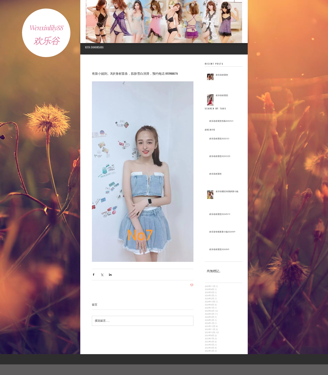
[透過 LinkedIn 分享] (110, 274)
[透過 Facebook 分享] (93, 274)
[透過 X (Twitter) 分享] (102, 274)
